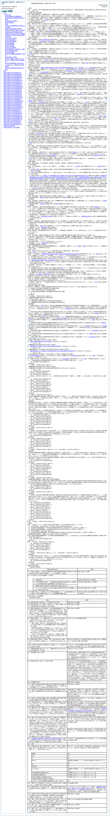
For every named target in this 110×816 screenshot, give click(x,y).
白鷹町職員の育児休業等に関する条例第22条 (43, 260)
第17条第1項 (92, 336)
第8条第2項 (79, 94)
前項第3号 (47, 274)
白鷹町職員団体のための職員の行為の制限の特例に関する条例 (52, 351)
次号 (32, 169)
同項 (93, 355)
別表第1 (42, 197)
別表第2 (42, 203)
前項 (96, 16)
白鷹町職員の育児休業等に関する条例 (45, 346)
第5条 (51, 59)
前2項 (47, 19)
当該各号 (99, 166)
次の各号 (77, 166)
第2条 (46, 59)
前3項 (30, 102)
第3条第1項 (45, 39)
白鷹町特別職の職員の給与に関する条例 (73, 178)
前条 (51, 30)
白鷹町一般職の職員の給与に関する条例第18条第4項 (69, 67)
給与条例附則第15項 (35, 355)
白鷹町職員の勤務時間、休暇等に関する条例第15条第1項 (46, 738)
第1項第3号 (39, 274)
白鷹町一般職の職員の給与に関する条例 (40, 341)
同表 (64, 197)
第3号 (37, 169)
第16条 (91, 333)
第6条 (93, 319)
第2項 (100, 116)
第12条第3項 (95, 330)
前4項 (30, 122)
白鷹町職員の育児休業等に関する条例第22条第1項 (60, 254)
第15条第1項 (41, 102)
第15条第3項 (44, 243)
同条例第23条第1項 (86, 216)
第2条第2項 (68, 308)
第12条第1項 (87, 326)
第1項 (30, 53)
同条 (97, 254)
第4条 (75, 70)
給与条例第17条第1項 (47, 216)
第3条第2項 (42, 41)
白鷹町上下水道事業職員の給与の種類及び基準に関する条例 (65, 175)
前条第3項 (44, 227)
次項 (37, 188)
